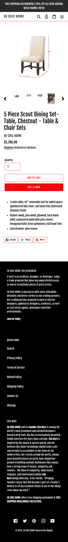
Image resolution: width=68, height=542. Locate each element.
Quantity (9, 160)
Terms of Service (16, 367)
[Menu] (62, 16)
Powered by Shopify (44, 530)
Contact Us (12, 396)
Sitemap (11, 405)
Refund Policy (14, 377)
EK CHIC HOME (14, 16)
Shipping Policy (15, 386)
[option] (17, 96)
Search (10, 348)
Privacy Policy (14, 358)
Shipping (8, 147)
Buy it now (34, 187)
